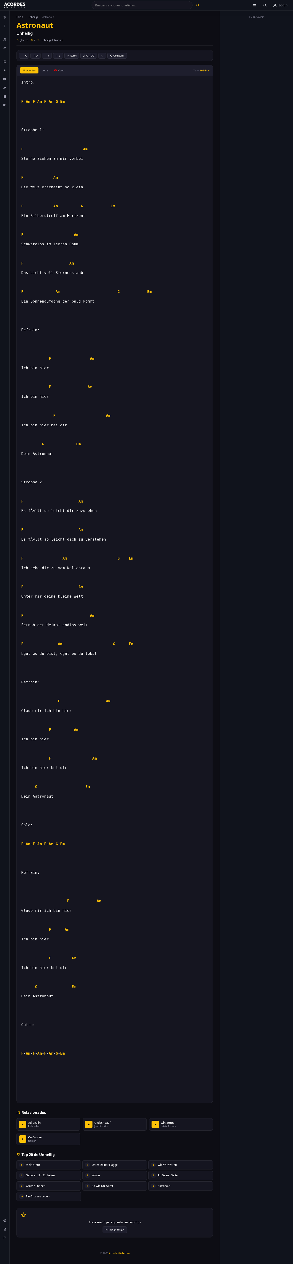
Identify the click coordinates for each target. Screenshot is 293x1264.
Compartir (118, 55)
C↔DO (90, 55)
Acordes (31, 70)
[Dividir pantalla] (5, 105)
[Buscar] (197, 5)
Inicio (19, 17)
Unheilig (33, 17)
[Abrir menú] (254, 5)
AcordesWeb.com (119, 1253)
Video (61, 70)
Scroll (73, 55)
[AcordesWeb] (20, 5)
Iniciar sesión (116, 1230)
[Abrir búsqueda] (264, 5)
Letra (45, 70)
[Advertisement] (256, 88)
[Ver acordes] (5, 96)
